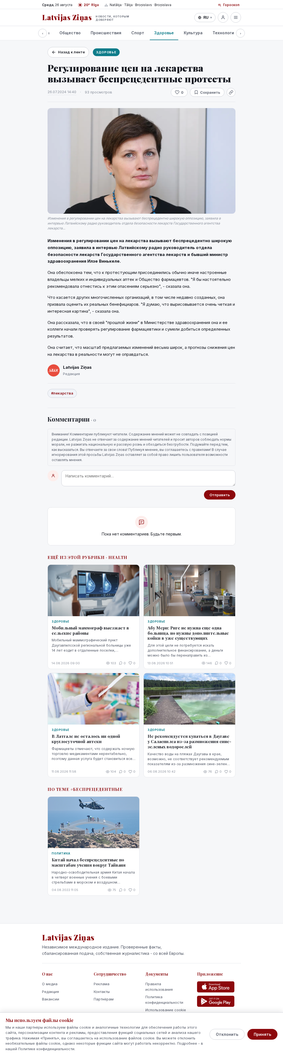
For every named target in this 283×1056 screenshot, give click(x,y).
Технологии (225, 32)
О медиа (49, 984)
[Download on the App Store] (215, 987)
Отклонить (227, 1034)
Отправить (219, 495)
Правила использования (159, 987)
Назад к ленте (71, 52)
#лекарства (62, 393)
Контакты (102, 991)
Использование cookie (165, 1010)
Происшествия (106, 32)
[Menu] (235, 17)
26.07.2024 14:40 (62, 92)
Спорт (137, 32)
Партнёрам (104, 999)
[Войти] (223, 17)
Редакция (50, 991)
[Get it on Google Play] (215, 1001)
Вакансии (50, 999)
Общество (70, 32)
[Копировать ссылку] (231, 92)
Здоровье (164, 32)
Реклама (101, 984)
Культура (193, 32)
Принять (262, 1034)
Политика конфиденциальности (164, 1000)
